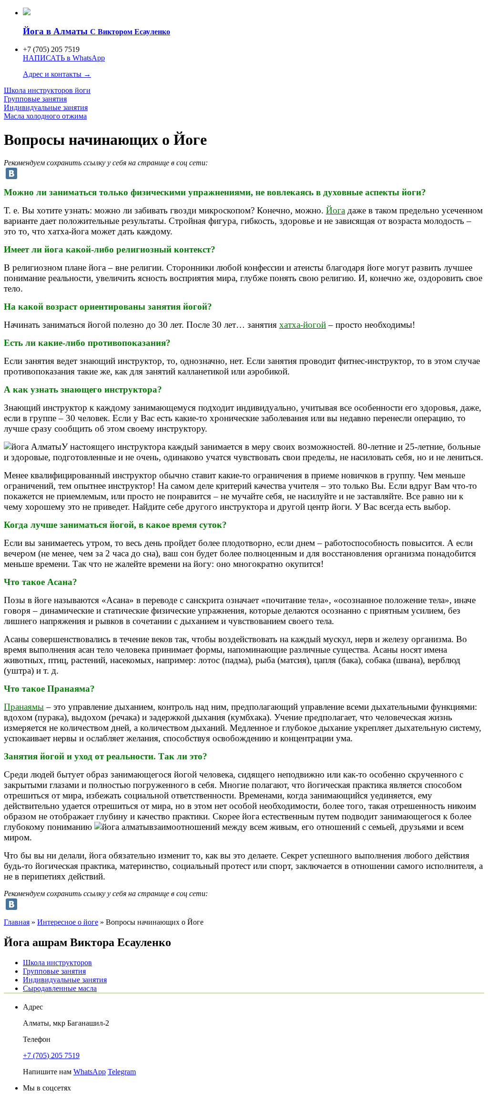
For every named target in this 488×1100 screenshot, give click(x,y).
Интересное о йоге (67, 922)
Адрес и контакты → (57, 74)
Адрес (33, 1007)
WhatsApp (89, 1072)
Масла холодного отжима (45, 116)
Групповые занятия (35, 99)
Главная (17, 922)
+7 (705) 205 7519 (51, 1055)
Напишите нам (47, 1072)
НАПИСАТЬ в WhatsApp (64, 58)
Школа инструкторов (47, 90)
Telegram (122, 1072)
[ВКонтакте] (11, 173)
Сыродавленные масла (60, 988)
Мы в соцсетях (47, 1088)
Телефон (37, 1039)
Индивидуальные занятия (46, 107)
